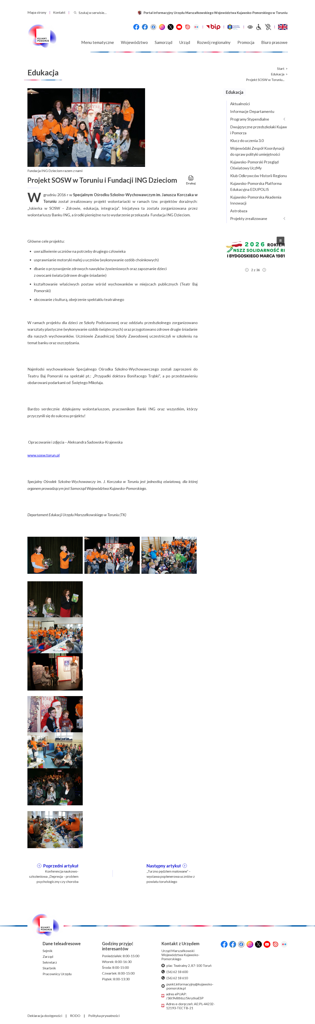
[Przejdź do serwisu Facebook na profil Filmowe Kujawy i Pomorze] (153, 27)
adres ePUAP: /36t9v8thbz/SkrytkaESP (185, 996)
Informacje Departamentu (252, 111)
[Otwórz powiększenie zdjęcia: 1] (55, 554)
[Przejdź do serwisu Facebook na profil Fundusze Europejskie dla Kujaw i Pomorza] (145, 27)
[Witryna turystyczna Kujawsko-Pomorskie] (233, 27)
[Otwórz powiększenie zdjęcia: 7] (55, 714)
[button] (256, 249)
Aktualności (240, 103)
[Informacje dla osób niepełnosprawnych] (263, 27)
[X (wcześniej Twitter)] (171, 27)
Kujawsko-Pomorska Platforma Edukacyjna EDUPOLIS (256, 186)
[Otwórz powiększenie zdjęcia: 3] (169, 554)
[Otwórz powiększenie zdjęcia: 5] (55, 635)
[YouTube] (179, 27)
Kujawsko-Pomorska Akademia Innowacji (255, 200)
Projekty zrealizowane (248, 218)
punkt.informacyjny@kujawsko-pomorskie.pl (189, 986)
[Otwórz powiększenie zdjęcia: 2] (112, 554)
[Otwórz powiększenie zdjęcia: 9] (55, 786)
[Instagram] (162, 27)
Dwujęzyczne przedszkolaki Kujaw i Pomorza (258, 129)
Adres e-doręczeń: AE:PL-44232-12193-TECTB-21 (190, 1006)
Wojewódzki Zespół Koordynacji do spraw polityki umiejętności (257, 151)
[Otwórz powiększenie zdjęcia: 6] (55, 671)
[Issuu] (188, 27)
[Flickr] (196, 27)
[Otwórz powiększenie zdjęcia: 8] (55, 750)
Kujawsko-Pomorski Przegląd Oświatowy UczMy (254, 165)
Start (280, 68)
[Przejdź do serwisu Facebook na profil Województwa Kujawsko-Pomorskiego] (136, 27)
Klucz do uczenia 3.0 (247, 140)
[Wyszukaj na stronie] (75, 12)
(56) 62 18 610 (177, 978)
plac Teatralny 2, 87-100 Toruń (189, 965)
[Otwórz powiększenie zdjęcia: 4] (55, 599)
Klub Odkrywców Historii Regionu (258, 175)
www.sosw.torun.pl (43, 455)
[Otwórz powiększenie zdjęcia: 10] (55, 829)
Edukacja (277, 74)
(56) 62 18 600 (177, 972)
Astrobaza (238, 210)
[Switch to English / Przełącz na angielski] (283, 27)
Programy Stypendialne (249, 119)
